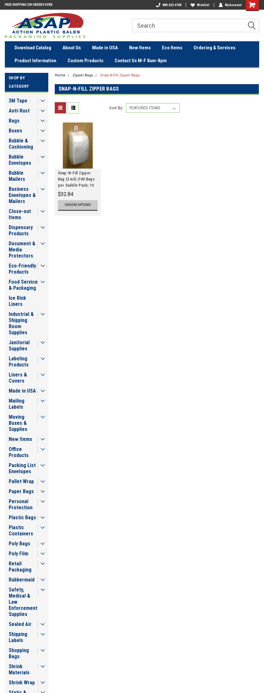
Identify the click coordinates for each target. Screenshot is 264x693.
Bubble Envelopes (20, 160)
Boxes (15, 131)
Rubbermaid (21, 580)
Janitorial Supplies (19, 345)
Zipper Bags (82, 75)
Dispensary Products (21, 230)
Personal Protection (21, 504)
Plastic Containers (21, 530)
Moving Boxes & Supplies (18, 423)
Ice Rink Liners (17, 301)
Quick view (78, 163)
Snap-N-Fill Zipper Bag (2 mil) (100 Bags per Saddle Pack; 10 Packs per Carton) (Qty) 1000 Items (76, 180)
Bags (14, 121)
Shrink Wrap (22, 682)
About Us (71, 48)
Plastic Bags (22, 517)
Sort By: (116, 107)
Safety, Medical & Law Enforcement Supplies (23, 602)
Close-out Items (20, 214)
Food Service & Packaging (23, 285)
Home (60, 75)
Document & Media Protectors (22, 249)
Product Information (35, 60)
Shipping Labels (18, 637)
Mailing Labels (16, 404)
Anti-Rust (19, 111)
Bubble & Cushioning (21, 144)
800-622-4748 (172, 5)
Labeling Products (19, 362)
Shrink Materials (19, 669)
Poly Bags (19, 544)
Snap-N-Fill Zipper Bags (120, 75)
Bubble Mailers (17, 176)
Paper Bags (21, 491)
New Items (140, 48)
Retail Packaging (20, 567)
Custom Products (85, 60)
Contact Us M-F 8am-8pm (141, 60)
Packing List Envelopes (22, 468)
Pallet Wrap (21, 481)
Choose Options (78, 205)
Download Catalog (32, 48)
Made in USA (105, 48)
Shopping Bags (19, 653)
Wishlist (203, 5)
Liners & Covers (18, 378)
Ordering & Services (214, 48)
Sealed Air (20, 624)
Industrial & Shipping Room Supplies (21, 323)
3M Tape (18, 101)
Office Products (19, 452)
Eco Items (172, 48)
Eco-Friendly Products (22, 269)
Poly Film (18, 554)
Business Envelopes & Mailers (22, 195)
